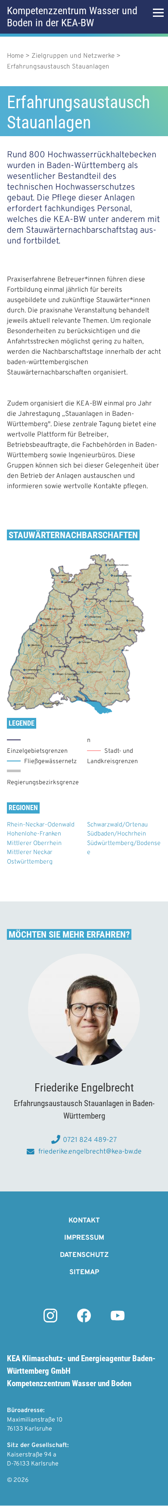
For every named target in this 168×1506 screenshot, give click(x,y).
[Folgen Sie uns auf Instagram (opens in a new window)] (50, 1320)
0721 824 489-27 (90, 1140)
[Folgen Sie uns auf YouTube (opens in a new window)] (118, 1320)
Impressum (84, 1238)
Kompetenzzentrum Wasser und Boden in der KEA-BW (72, 17)
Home (15, 56)
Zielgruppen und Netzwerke (73, 56)
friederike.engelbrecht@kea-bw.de (89, 1151)
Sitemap (84, 1272)
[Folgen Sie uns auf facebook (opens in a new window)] (84, 1320)
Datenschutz (84, 1255)
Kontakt (84, 1220)
